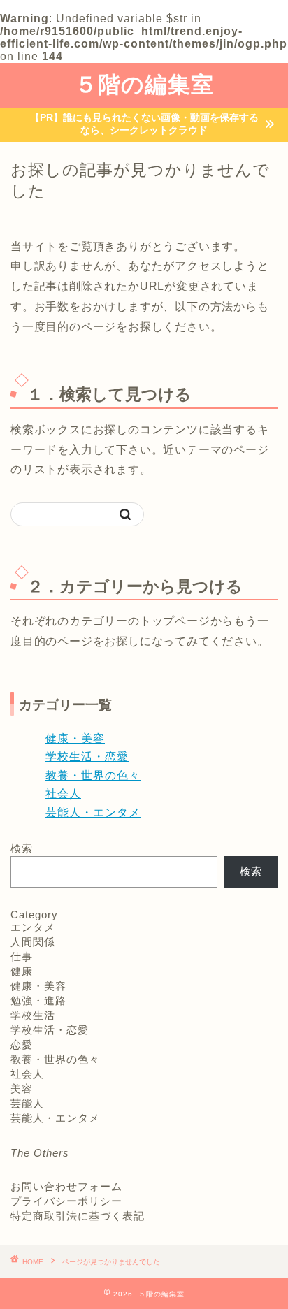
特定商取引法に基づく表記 (77, 1216)
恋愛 (21, 1044)
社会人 (63, 794)
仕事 (21, 956)
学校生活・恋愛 (87, 756)
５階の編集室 (144, 84)
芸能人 (27, 1103)
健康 (21, 971)
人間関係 (32, 942)
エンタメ (32, 927)
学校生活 (32, 1015)
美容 (21, 1088)
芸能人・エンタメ (93, 812)
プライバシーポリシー (66, 1201)
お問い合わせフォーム (66, 1186)
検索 (21, 848)
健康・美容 (75, 738)
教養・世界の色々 (93, 775)
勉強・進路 (38, 1000)
